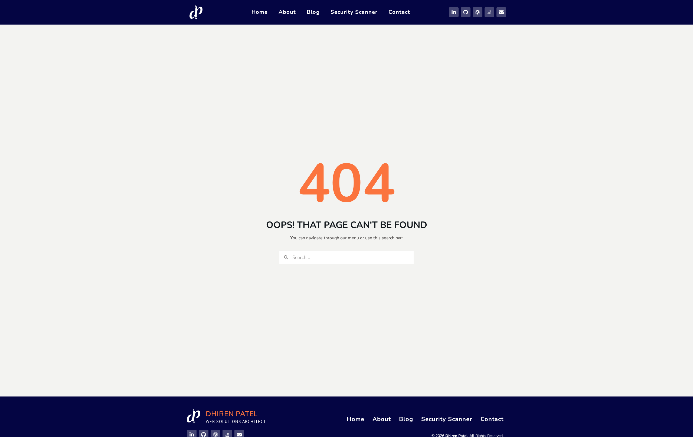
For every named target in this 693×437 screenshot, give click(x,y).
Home (259, 12)
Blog (313, 12)
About (287, 12)
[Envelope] (501, 12)
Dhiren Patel (232, 414)
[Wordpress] (477, 12)
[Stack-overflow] (489, 12)
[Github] (465, 12)
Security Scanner (354, 12)
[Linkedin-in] (454, 12)
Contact (399, 12)
